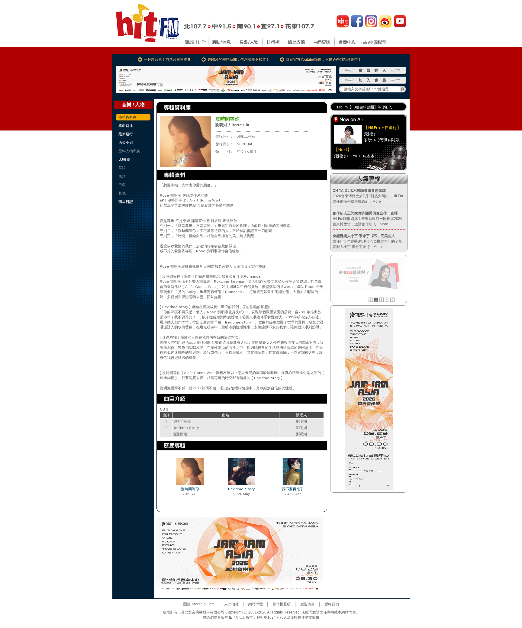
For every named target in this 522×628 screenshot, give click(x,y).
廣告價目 (307, 604)
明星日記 (125, 202)
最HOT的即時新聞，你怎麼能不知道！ (238, 59)
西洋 (122, 176)
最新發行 (125, 134)
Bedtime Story (241, 489)
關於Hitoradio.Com (198, 604)
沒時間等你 (190, 489)
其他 (122, 193)
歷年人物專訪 (129, 151)
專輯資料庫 (127, 117)
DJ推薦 (124, 159)
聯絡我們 (331, 604)
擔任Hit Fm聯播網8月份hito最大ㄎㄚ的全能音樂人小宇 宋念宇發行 (367, 241)
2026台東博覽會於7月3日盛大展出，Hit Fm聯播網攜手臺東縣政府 (368, 196)
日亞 (122, 185)
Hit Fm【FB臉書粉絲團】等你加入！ (366, 106)
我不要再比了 (293, 489)
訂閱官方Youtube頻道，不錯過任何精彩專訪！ (323, 59)
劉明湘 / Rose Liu (232, 125)
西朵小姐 (125, 142)
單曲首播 (125, 126)
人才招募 (231, 604)
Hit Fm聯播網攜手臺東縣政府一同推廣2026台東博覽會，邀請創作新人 (367, 218)
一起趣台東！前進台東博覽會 (167, 59)
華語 (122, 168)
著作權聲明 (281, 604)
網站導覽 (255, 604)
